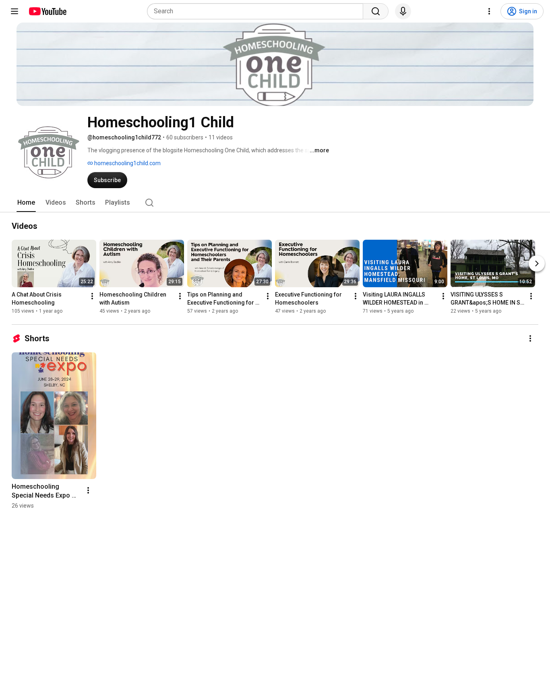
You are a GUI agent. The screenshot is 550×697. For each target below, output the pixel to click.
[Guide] (14, 11)
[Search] (376, 11)
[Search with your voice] (403, 11)
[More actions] (92, 296)
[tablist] (275, 202)
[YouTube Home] (47, 11)
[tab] (26, 202)
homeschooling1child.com (127, 163)
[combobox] (257, 11)
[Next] (537, 263)
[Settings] (489, 11)
